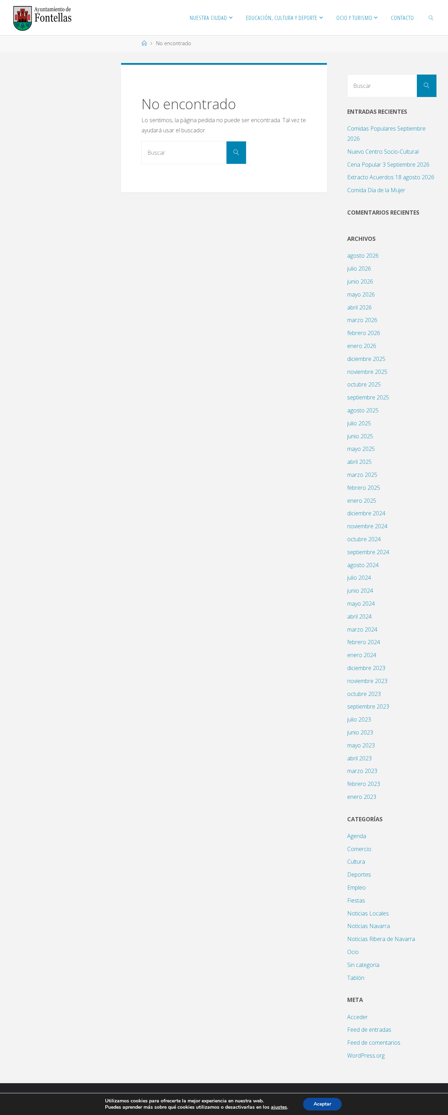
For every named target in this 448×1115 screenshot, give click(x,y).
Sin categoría (363, 965)
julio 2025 (359, 423)
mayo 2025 (361, 449)
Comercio (359, 849)
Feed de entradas (369, 1029)
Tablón (355, 978)
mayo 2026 (361, 294)
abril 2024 (359, 616)
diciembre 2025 (366, 359)
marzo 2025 (362, 475)
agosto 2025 (363, 410)
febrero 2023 (363, 784)
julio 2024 (359, 577)
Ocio (353, 952)
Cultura (356, 861)
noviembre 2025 (367, 372)
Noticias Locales (368, 913)
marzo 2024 (362, 629)
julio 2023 (359, 719)
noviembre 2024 (367, 526)
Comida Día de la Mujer (376, 190)
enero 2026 (361, 346)
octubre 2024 (364, 539)
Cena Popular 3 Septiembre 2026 (388, 164)
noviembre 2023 (367, 681)
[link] (431, 17)
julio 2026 (359, 268)
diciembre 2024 (366, 513)
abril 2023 (359, 758)
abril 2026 (359, 307)
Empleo (356, 887)
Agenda (356, 836)
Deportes (359, 874)
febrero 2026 (363, 333)
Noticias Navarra (368, 926)
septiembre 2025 (368, 397)
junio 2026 (360, 281)
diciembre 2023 (366, 668)
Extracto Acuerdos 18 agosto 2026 (390, 177)
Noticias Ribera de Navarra (381, 939)
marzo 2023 (362, 771)
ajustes (279, 1107)
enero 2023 (361, 797)
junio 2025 (360, 436)
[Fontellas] (42, 17)
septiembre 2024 (368, 552)
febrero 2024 (363, 642)
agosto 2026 (363, 255)
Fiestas (356, 900)
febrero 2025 (363, 488)
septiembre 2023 (368, 706)
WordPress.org (366, 1055)
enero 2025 (361, 500)
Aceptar (322, 1104)
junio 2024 (360, 590)
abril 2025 (359, 462)
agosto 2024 (363, 565)
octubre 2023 (364, 694)
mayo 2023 (361, 745)
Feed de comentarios (373, 1042)
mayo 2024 (361, 603)
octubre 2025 (364, 384)
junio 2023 (360, 732)
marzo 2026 (362, 320)
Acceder (357, 1017)
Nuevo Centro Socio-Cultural (383, 151)
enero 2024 (361, 655)
